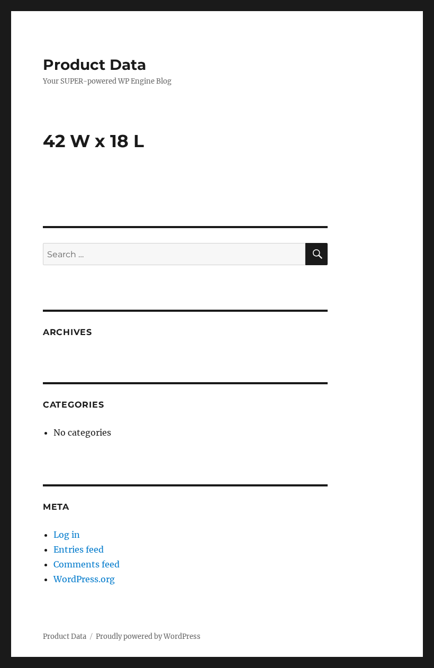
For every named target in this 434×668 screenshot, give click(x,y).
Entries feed (78, 549)
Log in (66, 534)
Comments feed (86, 564)
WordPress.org (84, 579)
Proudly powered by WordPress (148, 636)
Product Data (94, 65)
